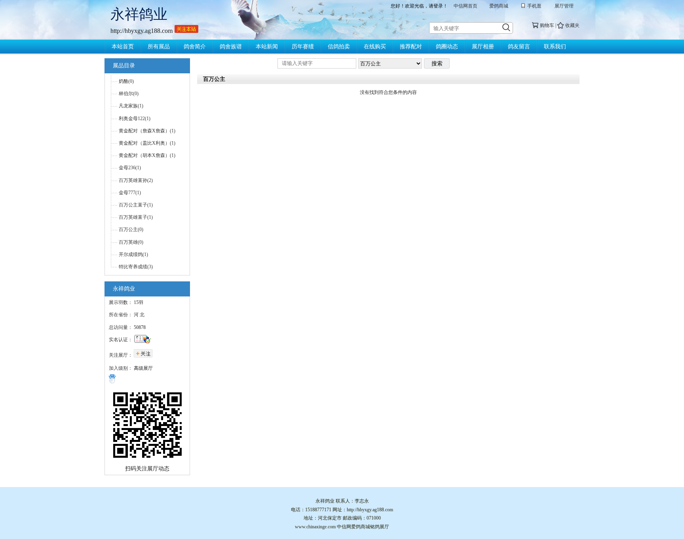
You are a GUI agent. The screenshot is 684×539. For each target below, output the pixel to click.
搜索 (437, 63)
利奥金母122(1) (134, 118)
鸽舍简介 (195, 47)
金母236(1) (130, 167)
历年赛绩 (303, 47)
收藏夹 (572, 25)
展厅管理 (564, 6)
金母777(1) (130, 192)
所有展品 (159, 47)
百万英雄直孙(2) (136, 180)
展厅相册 (483, 47)
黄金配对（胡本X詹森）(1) (147, 155)
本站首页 (123, 47)
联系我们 (555, 47)
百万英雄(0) (131, 242)
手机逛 (534, 6)
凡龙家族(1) (131, 106)
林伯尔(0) (129, 93)
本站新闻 (267, 47)
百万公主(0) (131, 229)
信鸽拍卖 (339, 47)
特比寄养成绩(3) (136, 267)
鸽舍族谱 (231, 47)
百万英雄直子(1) (136, 217)
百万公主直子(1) (136, 205)
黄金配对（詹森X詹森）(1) (147, 131)
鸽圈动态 (447, 47)
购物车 (547, 25)
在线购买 (375, 47)
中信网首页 (465, 6)
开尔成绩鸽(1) (133, 254)
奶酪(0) (126, 81)
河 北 (139, 314)
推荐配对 (411, 47)
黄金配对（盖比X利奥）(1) (147, 143)
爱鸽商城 (498, 6)
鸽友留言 (519, 47)
